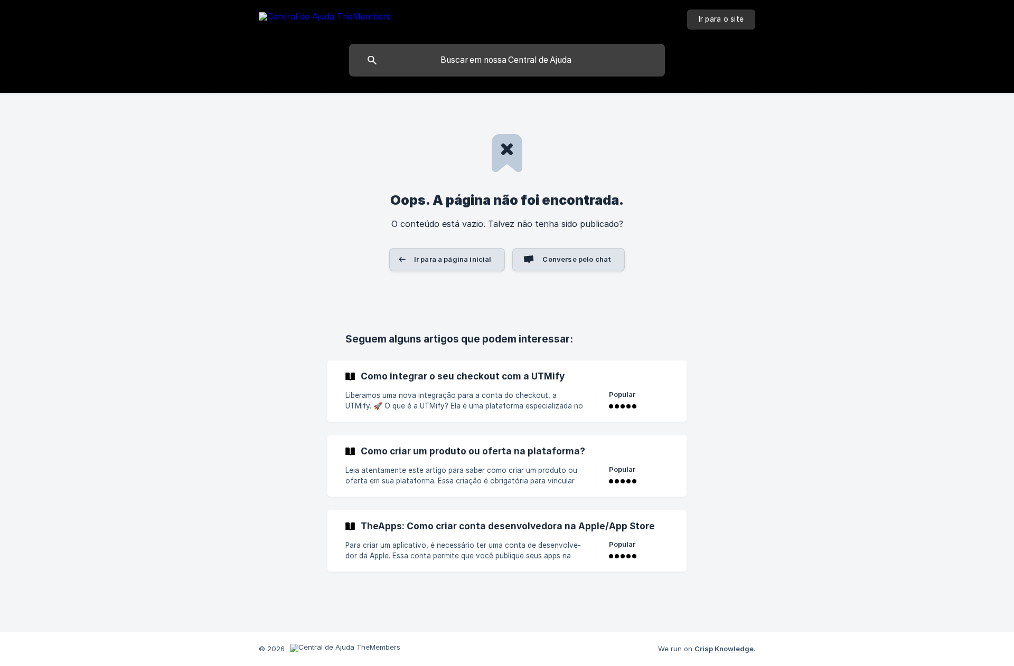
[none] (325, 18)
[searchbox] (507, 60)
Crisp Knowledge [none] (724, 648)
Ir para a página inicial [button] (453, 259)
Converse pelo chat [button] (576, 259)
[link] (507, 391)
